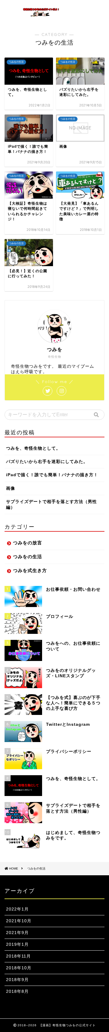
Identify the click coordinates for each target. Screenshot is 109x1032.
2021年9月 (17, 932)
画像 (10, 488)
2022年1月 (17, 909)
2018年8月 (17, 991)
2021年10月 (18, 921)
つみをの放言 (27, 542)
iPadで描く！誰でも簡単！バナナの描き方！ (52, 475)
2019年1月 (17, 944)
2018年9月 (17, 979)
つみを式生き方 (30, 570)
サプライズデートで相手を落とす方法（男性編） (51, 504)
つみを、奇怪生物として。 (33, 448)
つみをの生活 (27, 556)
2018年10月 (18, 968)
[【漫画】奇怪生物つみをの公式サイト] (41, 14)
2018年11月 (18, 956)
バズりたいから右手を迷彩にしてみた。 (47, 461)
